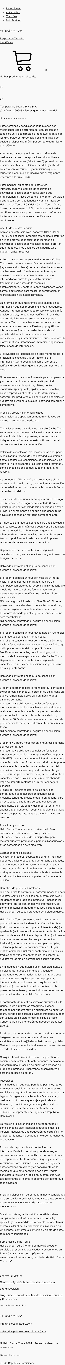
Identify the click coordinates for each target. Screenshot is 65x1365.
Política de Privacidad (39, 1295)
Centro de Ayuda (10, 1282)
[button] (23, 70)
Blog (2, 1295)
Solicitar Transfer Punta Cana (37, 1282)
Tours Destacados (16, 1295)
